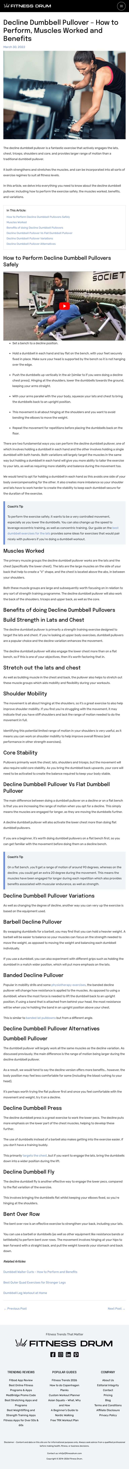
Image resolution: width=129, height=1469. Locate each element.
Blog (108, 1400)
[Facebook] (53, 1354)
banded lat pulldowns (40, 1018)
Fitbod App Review (21, 1380)
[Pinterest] (76, 1354)
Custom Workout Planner (64, 1395)
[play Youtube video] (64, 306)
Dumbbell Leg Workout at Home (25, 1293)
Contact (108, 1390)
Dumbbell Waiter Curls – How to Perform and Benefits (40, 1272)
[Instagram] (60, 1354)
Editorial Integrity (108, 1385)
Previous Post (15, 1308)
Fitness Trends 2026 (64, 1380)
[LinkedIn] (68, 1354)
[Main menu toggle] (121, 6)
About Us (108, 1380)
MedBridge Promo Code (21, 1395)
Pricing (108, 1395)
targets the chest (35, 1155)
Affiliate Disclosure (108, 1410)
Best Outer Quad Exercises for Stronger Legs (34, 1282)
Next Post (116, 1308)
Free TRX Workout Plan (64, 1420)
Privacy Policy (108, 1415)
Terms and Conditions (108, 1405)
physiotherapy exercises (68, 985)
